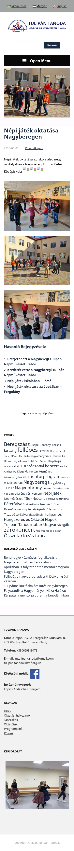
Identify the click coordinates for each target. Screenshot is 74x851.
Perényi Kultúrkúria (57, 499)
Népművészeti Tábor (18, 498)
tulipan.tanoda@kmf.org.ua (22, 663)
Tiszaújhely (36, 514)
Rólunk (8, 733)
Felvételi (44, 451)
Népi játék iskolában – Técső (29, 381)
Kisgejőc (22, 471)
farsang (10, 450)
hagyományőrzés (40, 456)
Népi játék (48, 413)
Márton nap (15, 483)
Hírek (7, 711)
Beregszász (17, 444)
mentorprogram (44, 476)
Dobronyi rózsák (50, 445)
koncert (33, 471)
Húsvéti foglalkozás (15, 461)
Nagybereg (34, 413)
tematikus (55, 509)
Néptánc (39, 498)
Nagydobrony (28, 487)
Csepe (35, 445)
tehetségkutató (38, 509)
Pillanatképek (34, 148)
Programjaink (13, 729)
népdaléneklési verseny (26, 493)
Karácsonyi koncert (41, 466)
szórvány (22, 509)
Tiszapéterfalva (16, 514)
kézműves (45, 471)
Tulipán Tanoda (18, 524)
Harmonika (58, 456)
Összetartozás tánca (25, 535)
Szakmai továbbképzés (36, 504)
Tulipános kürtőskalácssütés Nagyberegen (36, 586)
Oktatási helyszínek (17, 715)
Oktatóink (10, 724)
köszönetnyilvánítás (15, 477)
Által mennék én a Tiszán (48, 530)
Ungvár (50, 524)
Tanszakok (11, 720)
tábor (37, 524)
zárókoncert (19, 529)
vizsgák (63, 524)
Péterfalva (13, 503)
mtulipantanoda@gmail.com (34, 658)
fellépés (27, 450)
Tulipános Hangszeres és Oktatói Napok (33, 517)
